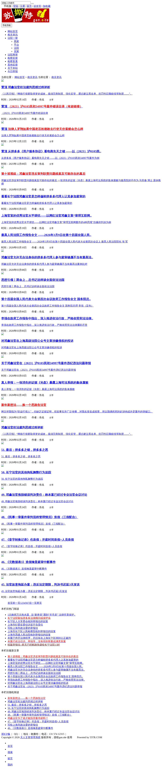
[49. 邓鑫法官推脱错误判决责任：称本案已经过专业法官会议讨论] (2, 488)
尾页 (39, 603)
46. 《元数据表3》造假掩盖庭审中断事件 (30, 728)
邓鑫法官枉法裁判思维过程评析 (25, 701)
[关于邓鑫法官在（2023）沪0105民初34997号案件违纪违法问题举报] (2, 356)
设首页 (37, 6)
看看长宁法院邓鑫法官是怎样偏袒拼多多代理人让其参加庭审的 (43, 659)
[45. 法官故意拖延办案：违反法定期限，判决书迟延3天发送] (2, 578)
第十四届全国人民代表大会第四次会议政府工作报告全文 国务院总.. (45, 676)
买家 (16, 51)
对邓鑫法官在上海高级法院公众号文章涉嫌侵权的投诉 (38, 683)
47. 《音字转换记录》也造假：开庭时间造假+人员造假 (38, 721)
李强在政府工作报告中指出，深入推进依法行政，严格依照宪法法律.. (46, 679)
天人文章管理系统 (30, 737)
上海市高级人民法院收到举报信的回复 (29, 634)
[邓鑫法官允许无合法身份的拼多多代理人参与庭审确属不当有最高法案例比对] (2, 251)
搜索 (10, 752)
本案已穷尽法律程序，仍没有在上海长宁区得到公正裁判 (39, 638)
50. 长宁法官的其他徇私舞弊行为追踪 (28, 708)
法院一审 (13, 38)
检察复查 (13, 61)
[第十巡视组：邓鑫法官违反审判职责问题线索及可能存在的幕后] (2, 167)
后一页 (33, 603)
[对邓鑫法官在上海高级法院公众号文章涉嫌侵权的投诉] (2, 334)
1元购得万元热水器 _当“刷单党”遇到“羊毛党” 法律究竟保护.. (41, 614)
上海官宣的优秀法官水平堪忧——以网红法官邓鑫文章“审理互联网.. (45, 663)
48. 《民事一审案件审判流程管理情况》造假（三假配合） (40, 714)
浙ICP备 (5, 734)
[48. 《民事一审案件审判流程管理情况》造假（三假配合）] (2, 510)
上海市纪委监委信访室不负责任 (25, 624)
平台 (16, 44)
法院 (16, 48)
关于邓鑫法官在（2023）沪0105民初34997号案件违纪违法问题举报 (45, 686)
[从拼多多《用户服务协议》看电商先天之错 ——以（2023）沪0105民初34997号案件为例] (2, 144)
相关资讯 (13, 34)
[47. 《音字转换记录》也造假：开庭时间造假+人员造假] (2, 533)
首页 (10, 603)
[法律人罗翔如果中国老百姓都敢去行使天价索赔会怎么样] (2, 122)
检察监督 (13, 58)
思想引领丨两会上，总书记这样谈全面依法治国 (34, 673)
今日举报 (13, 71)
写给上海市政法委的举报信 (23, 628)
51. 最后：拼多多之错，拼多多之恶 (27, 704)
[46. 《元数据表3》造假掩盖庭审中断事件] (2, 555)
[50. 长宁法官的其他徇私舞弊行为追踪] (2, 465)
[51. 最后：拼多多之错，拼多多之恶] (2, 443)
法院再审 (13, 54)
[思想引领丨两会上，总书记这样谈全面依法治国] (2, 273)
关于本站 (13, 68)
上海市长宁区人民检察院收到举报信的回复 (32, 631)
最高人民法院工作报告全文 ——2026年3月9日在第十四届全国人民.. (45, 666)
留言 (29, 6)
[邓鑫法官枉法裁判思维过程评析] (2, 80)
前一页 (16, 603)
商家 (16, 41)
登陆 (15, 6)
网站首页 (13, 31)
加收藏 (46, 6)
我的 (10, 764)
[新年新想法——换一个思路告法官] (2, 398)
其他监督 (13, 64)
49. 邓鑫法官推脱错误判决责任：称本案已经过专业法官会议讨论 (44, 711)
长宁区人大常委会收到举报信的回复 (28, 621)
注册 (22, 6)
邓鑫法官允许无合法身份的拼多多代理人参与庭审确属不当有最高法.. (46, 669)
